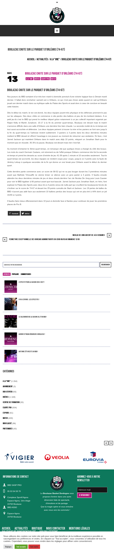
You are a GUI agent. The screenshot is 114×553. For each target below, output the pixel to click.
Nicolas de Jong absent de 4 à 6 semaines (89, 235)
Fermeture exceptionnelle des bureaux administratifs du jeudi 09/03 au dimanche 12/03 (44, 239)
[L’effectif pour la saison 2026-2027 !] (10, 287)
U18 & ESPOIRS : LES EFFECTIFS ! (29, 299)
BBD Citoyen (7, 391)
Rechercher (105, 264)
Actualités (42, 59)
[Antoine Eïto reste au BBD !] (10, 356)
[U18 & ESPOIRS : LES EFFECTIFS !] (10, 304)
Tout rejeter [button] (34, 546)
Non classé (7, 423)
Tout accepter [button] (21, 546)
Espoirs (6, 413)
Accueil (31, 59)
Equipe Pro (45, 78)
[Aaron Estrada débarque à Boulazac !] (10, 339)
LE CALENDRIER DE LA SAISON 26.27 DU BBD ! (33, 317)
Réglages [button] (8, 546)
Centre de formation (11, 402)
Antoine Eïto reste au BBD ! (28, 351)
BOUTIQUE (37, 528)
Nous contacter (55, 528)
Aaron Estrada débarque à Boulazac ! (32, 334)
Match (53, 78)
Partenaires (8, 428)
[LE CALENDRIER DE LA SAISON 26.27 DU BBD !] (10, 321)
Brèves (37, 78)
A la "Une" (55, 59)
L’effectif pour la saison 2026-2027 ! (31, 282)
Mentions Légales (79, 528)
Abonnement (8, 386)
